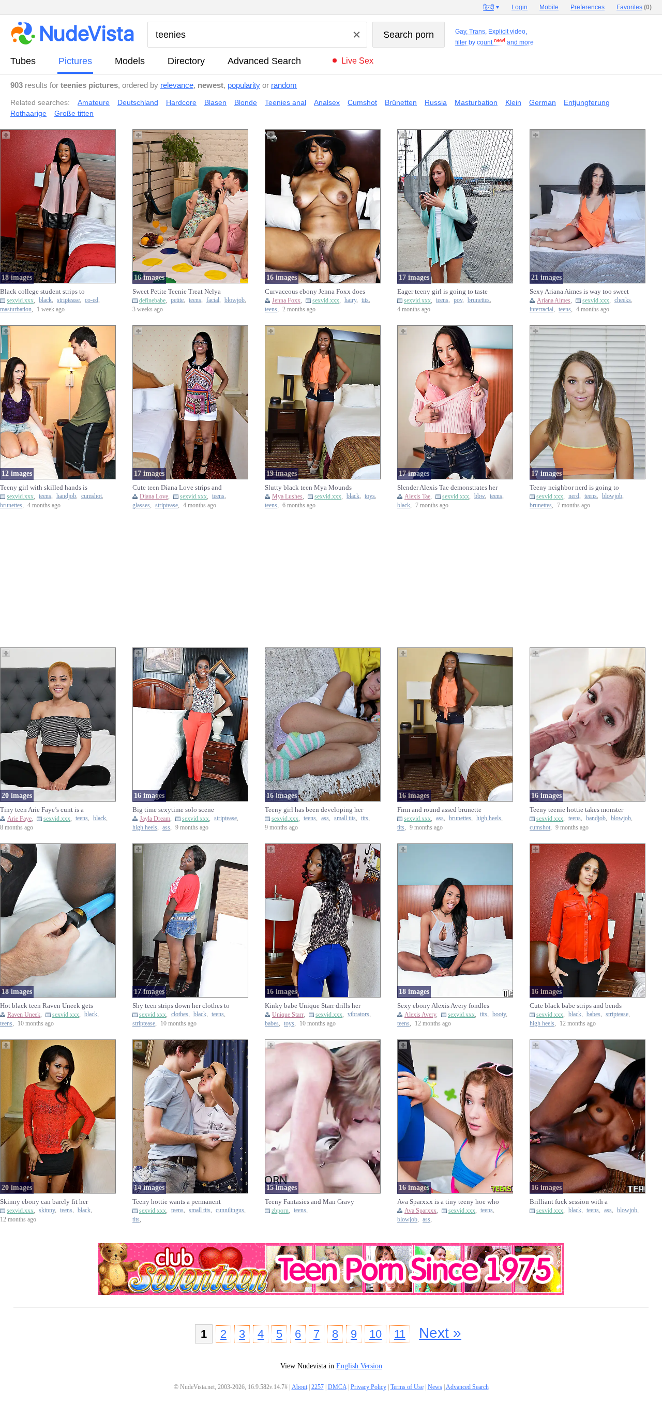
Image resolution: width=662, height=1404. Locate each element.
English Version (359, 1366)
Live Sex (357, 60)
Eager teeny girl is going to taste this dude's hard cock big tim (442, 292)
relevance (176, 85)
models (130, 61)
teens (195, 300)
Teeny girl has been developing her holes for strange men (314, 810)
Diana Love (154, 496)
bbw (479, 496)
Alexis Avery (420, 1014)
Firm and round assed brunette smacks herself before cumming (441, 810)
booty (499, 1014)
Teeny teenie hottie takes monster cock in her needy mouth (576, 810)
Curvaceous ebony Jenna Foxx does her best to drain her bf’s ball (315, 292)
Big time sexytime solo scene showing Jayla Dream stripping (175, 810)
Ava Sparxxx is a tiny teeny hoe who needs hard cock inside (448, 1202)
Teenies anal (285, 102)
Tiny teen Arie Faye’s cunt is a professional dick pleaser (42, 810)
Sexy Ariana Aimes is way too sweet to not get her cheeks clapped (579, 292)
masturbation (16, 309)
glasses (141, 505)
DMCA (337, 1387)
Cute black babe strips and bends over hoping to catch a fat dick (576, 1006)
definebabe (152, 300)
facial (212, 300)
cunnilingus (230, 1210)
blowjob (234, 300)
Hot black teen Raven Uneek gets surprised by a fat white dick (46, 1006)
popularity (244, 85)
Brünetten (401, 102)
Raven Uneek (23, 1014)
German (542, 102)
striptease (68, 300)
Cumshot (362, 102)
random (284, 85)
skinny (47, 1210)
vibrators (358, 1014)
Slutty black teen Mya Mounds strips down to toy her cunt (308, 488)
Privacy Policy (368, 1387)
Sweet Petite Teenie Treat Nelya (176, 291)
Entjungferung (587, 102)
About (299, 1387)
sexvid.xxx (20, 300)
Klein (513, 102)
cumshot (91, 496)
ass (166, 827)
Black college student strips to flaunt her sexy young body (42, 292)
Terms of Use (407, 1387)
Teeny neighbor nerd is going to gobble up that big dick (574, 488)
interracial (541, 309)
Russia (436, 102)
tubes (23, 61)
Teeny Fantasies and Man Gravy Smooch (309, 1202)
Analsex (327, 102)
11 (399, 1333)
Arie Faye (19, 818)
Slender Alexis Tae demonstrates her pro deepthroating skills (447, 488)
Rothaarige (28, 113)
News (435, 1387)
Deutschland (137, 102)
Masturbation (476, 102)
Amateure (94, 102)
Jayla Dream (155, 818)
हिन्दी (488, 7)
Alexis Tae (417, 496)
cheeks (622, 300)
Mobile (549, 7)
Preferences (587, 7)
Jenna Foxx (286, 300)
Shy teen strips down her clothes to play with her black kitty (181, 1006)
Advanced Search (264, 61)
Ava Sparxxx (420, 1210)
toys (370, 496)
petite (177, 300)
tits (365, 300)
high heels (144, 827)
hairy (350, 300)
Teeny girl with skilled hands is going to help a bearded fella (43, 488)
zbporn (280, 1210)
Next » (440, 1333)
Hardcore (181, 102)
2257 (317, 1387)
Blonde (245, 102)
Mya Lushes (287, 496)
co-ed (91, 300)
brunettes (479, 300)
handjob (66, 496)
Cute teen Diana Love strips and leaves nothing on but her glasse (177, 488)
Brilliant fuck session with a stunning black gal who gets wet (575, 1202)
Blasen (215, 102)
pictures (75, 61)
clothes (179, 1014)
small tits (345, 818)
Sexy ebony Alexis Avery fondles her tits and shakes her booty (443, 1006)
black (45, 300)
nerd (573, 496)
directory (186, 61)
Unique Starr (288, 1014)
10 (375, 1333)
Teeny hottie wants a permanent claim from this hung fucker (176, 1202)
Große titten (74, 113)
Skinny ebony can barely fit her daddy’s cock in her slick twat (44, 1202)
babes (272, 1023)
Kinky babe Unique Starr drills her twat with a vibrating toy (312, 1006)
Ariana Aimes (553, 300)
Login (519, 7)
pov (458, 300)
